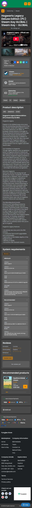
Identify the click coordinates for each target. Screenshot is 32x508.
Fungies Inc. (5, 460)
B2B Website (16, 442)
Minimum (7, 258)
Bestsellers (21, 460)
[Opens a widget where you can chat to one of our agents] (25, 505)
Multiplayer (6, 352)
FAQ (13, 453)
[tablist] (16, 253)
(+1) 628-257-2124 (7, 469)
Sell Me (20, 469)
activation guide (17, 75)
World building (6, 349)
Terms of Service (7, 479)
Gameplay (5, 346)
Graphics (15, 349)
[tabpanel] (16, 296)
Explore (20, 463)
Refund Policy (16, 450)
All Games (4, 445)
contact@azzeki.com (8, 472)
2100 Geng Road (6, 463)
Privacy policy (6, 482)
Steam (22, 73)
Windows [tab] (6, 254)
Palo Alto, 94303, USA (8, 466)
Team (14, 445)
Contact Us (16, 447)
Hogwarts (21, 466)
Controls (15, 346)
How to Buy (5, 447)
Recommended (9, 300)
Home (3, 442)
